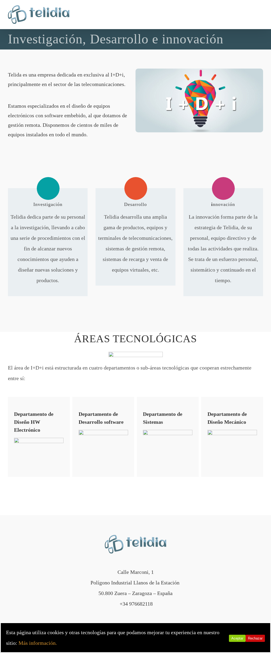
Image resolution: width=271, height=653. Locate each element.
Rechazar (255, 638)
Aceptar (237, 638)
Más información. (38, 643)
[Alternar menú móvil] (261, 14)
